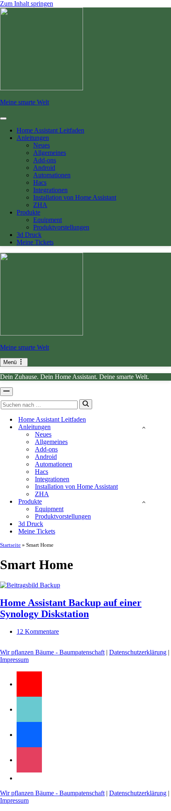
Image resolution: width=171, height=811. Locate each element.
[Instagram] (29, 759)
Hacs (39, 182)
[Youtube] (29, 684)
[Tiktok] (29, 709)
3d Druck (29, 234)
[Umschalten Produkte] (144, 501)
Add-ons (44, 160)
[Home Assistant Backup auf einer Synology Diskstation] (30, 585)
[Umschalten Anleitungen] (144, 427)
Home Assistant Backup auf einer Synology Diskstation (71, 608)
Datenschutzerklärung (137, 652)
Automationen (52, 175)
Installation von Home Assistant (74, 197)
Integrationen (50, 189)
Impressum (14, 659)
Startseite (10, 545)
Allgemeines (49, 152)
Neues (41, 145)
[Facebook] (29, 734)
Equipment (47, 219)
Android (44, 167)
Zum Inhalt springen (26, 3)
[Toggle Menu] (3, 118)
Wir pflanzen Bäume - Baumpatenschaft (52, 652)
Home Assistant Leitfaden (50, 130)
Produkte (28, 212)
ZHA (40, 204)
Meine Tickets (35, 242)
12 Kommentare (38, 631)
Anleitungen (33, 137)
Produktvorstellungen (61, 227)
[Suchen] (85, 404)
